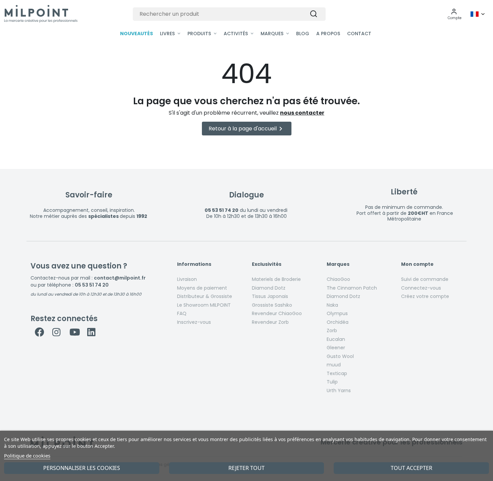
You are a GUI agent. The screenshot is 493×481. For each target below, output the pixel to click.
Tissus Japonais (270, 296)
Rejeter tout (246, 468)
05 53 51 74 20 (92, 285)
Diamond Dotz (268, 288)
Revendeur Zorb (270, 322)
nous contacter (302, 113)
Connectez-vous (421, 288)
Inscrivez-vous (194, 322)
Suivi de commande (424, 279)
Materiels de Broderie (276, 279)
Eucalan (336, 339)
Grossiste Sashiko (272, 305)
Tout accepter (411, 468)
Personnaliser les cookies (81, 468)
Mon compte (417, 264)
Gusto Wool (340, 356)
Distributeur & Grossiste (204, 296)
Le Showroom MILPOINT (204, 305)
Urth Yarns (339, 390)
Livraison (187, 279)
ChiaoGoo (338, 279)
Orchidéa (337, 322)
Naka (332, 305)
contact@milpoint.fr (120, 278)
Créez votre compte (425, 296)
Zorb (332, 330)
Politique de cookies (27, 455)
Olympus (337, 313)
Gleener (336, 347)
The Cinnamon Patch (352, 288)
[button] (454, 14)
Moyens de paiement (202, 288)
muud (334, 364)
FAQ (181, 313)
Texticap (337, 373)
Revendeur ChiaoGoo (277, 313)
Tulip (332, 381)
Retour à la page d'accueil (247, 129)
